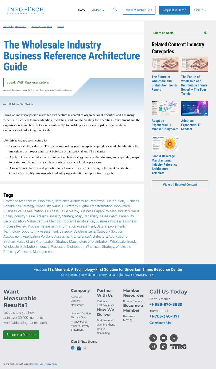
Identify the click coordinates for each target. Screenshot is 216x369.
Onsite (101, 328)
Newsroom (77, 305)
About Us (76, 296)
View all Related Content (180, 185)
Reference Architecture (19, 201)
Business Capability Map (98, 211)
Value (56, 206)
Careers (75, 300)
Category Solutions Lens (77, 231)
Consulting (103, 333)
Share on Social (163, 33)
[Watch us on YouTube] (163, 338)
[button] (201, 10)
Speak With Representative (28, 82)
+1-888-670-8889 (165, 304)
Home (81, 10)
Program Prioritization (77, 221)
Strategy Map (66, 242)
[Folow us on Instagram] (153, 346)
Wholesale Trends (123, 242)
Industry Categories (41, 26)
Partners (102, 301)
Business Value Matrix (61, 211)
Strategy (28, 206)
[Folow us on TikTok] (163, 346)
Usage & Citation (81, 313)
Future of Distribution (93, 242)
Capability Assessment (100, 216)
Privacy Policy (79, 321)
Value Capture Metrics (43, 221)
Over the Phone (106, 324)
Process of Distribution (67, 247)
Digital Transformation (96, 206)
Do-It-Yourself (105, 320)
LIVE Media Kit (105, 305)
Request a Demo (174, 10)
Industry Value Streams (31, 216)
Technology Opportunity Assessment (30, 231)
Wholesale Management (35, 252)
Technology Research (14, 26)
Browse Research (133, 301)
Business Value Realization (23, 211)
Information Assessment (77, 226)
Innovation (122, 206)
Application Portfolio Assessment (47, 236)
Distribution (115, 201)
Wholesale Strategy (100, 247)
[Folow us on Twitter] (174, 338)
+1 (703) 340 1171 (143, 274)
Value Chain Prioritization (36, 242)
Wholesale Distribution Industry (26, 247)
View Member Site (139, 10)
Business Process (109, 221)
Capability (43, 206)
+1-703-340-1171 (164, 316)
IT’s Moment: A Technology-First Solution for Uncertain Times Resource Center (115, 269)
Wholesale (45, 201)
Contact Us (160, 323)
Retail (61, 26)
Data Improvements (111, 226)
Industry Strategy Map (65, 216)
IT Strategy (70, 206)
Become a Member (21, 335)
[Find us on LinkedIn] (153, 338)
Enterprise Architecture (90, 236)
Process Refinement (42, 226)
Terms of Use (79, 317)
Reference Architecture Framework (80, 201)
